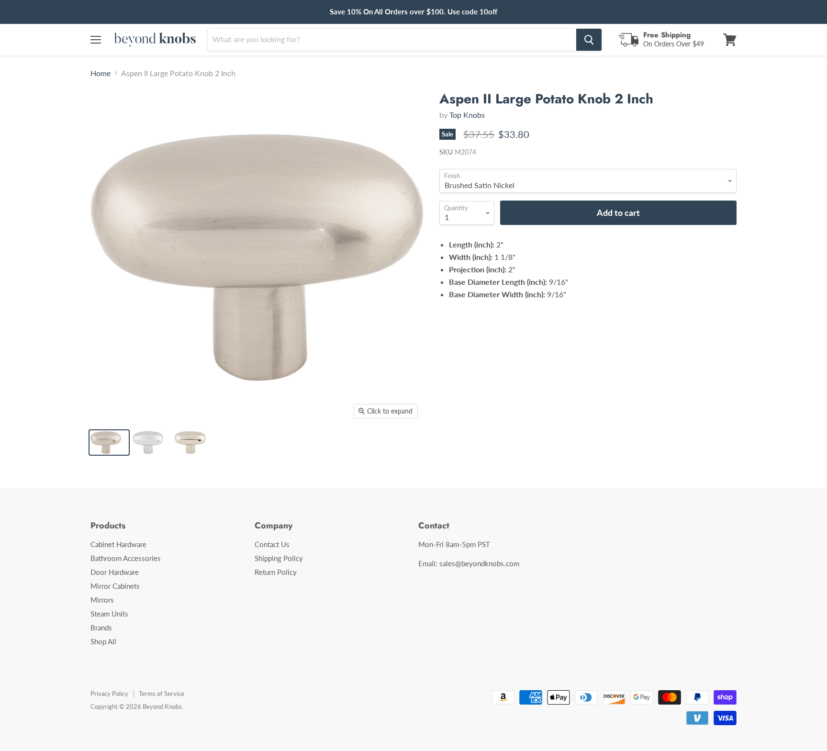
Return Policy (276, 572)
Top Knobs (467, 114)
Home (100, 73)
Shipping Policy (279, 558)
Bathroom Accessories (125, 558)
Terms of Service (161, 693)
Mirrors (102, 599)
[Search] (589, 40)
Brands (101, 627)
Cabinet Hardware (118, 544)
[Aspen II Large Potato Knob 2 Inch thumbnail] (109, 442)
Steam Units (109, 613)
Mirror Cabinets (115, 586)
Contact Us (272, 544)
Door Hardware (114, 572)
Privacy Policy (109, 693)
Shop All (103, 641)
